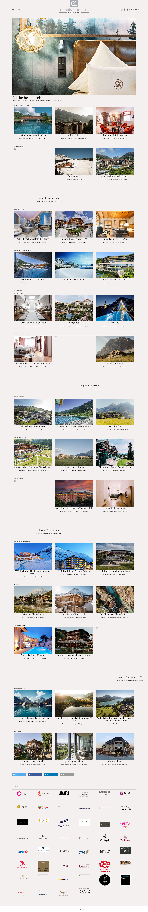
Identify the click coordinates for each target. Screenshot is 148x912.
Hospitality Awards (83, 909)
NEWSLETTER (133, 9)
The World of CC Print (46, 909)
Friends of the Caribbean (64, 909)
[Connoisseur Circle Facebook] (124, 9)
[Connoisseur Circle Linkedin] (127, 9)
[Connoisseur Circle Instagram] (121, 9)
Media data (102, 909)
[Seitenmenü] (13, 9)
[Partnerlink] (22, 793)
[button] (19, 774)
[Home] (74, 7)
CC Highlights (9, 909)
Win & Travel (138, 909)
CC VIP (120, 909)
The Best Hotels (28, 909)
